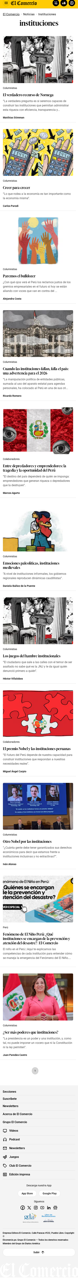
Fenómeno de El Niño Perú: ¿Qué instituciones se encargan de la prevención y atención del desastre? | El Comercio (36, 938)
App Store (27, 1193)
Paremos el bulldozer (19, 275)
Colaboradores (11, 459)
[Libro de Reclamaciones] (49, 1218)
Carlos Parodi (11, 205)
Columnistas (10, 88)
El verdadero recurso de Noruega (28, 94)
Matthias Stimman (13, 117)
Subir (36, 1252)
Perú (5, 927)
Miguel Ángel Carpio (14, 771)
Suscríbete (10, 1099)
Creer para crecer (16, 187)
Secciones (9, 1091)
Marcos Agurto (11, 492)
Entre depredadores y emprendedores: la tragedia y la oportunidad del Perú (34, 468)
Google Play (50, 1193)
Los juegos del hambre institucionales (31, 655)
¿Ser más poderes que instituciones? (30, 1032)
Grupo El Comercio (15, 1122)
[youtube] (42, 1207)
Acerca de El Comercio (17, 1114)
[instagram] (36, 1207)
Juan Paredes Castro (15, 1054)
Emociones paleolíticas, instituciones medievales (31, 565)
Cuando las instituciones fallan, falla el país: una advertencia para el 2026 (36, 371)
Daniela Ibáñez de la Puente (19, 585)
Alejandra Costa (12, 298)
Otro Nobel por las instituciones (27, 841)
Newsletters (10, 1106)
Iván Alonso (9, 864)
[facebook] (22, 1207)
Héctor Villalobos (13, 678)
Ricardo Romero (12, 395)
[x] (29, 1207)
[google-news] (55, 1207)
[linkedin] (49, 1207)
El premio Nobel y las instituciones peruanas (37, 748)
